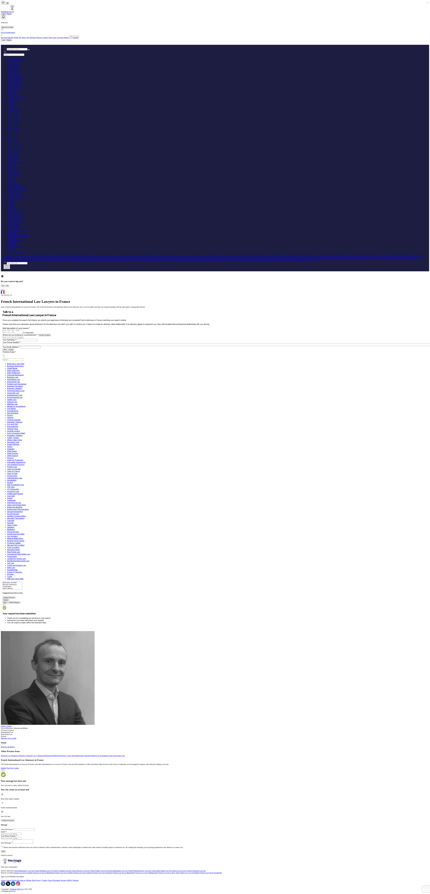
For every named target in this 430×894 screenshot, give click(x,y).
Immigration (12, 163)
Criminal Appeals (14, 109)
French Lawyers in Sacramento (211, 873)
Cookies (44, 880)
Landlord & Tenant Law (16, 234)
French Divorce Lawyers (80, 871)
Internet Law (12, 93)
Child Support (13, 141)
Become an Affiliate (24, 880)
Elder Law (12, 242)
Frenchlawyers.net (7, 12)
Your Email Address (11, 347)
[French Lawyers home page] (12, 10)
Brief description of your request (16, 328)
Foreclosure (12, 232)
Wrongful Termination (16, 198)
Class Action (12, 204)
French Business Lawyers (43, 871)
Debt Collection (13, 65)
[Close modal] (3, 770)
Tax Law (11, 238)
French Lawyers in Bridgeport (43, 873)
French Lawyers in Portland (189, 873)
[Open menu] (3, 3)
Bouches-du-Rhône (8, 747)
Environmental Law (15, 89)
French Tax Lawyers (179, 871)
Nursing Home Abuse (16, 218)
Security (64, 880)
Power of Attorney (14, 246)
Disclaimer (56, 880)
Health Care (12, 91)
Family (10, 133)
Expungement (13, 115)
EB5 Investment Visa (15, 167)
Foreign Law (12, 151)
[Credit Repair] (12, 587)
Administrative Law (15, 161)
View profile (12, 738)
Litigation (11, 206)
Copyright (11, 177)
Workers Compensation (16, 196)
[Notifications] (3, 17)
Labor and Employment (16, 186)
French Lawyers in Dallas (64, 873)
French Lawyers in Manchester (124, 873)
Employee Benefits (15, 188)
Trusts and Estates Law (16, 240)
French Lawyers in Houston (102, 873)
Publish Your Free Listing (10, 768)
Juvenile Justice (13, 119)
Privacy (10, 105)
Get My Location (44, 335)
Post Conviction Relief (16, 121)
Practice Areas (9, 352)
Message (4, 738)
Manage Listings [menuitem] (42, 38)
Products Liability (14, 220)
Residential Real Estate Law (18, 236)
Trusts (10, 250)
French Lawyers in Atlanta (23, 873)
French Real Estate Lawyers (161, 871)
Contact (8, 880)
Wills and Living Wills (16, 252)
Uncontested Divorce (15, 149)
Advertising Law (14, 73)
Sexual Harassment (15, 192)
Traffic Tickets (13, 125)
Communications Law (16, 83)
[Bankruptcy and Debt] (12, 583)
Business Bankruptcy (15, 61)
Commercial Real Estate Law (18, 230)
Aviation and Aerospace (16, 77)
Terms (50, 880)
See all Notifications (8, 32)
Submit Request (14, 602)
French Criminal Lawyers (62, 871)
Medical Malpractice (15, 216)
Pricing (14, 880)
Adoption (11, 135)
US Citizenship (13, 171)
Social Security (13, 194)
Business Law (13, 71)
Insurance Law (13, 173)
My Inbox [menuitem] (22, 38)
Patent (10, 180)
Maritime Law (13, 95)
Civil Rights (12, 99)
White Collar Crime (15, 127)
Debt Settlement (13, 67)
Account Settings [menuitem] (63, 38)
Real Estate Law (14, 228)
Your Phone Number (11, 342)
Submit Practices (9, 597)
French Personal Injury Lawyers (139, 871)
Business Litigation (15, 81)
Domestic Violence (15, 111)
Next (4, 349)
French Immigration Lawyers (117, 871)
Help (33, 880)
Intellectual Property (15, 175)
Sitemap (75, 880)
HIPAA (69, 880)
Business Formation (15, 79)
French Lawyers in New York (168, 873)
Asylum (11, 165)
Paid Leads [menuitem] (52, 38)
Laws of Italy (12, 157)
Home (3, 290)
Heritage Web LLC (17, 889)
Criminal (11, 107)
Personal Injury (13, 210)
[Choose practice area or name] (29, 49)
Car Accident (12, 214)
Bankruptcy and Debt (15, 59)
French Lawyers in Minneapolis (146, 873)
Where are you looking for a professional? (20, 335)
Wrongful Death (13, 226)
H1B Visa (11, 169)
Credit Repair (13, 63)
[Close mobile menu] (7, 3)
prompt (11, 349)
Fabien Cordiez (6, 726)
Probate (10, 248)
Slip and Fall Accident (16, 222)
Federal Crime (13, 117)
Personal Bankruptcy (15, 69)
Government (12, 159)
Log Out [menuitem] (75, 38)
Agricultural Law (14, 75)
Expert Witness (13, 131)
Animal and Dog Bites (16, 212)
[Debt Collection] (12, 588)
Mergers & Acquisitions (16, 97)
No (7, 286)
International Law (14, 184)
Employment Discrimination (18, 190)
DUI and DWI (13, 113)
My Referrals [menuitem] (31, 38)
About (3, 880)
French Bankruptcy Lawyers (24, 871)
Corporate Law (13, 85)
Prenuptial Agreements (16, 147)
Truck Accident (13, 224)
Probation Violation (15, 123)
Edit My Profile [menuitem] (13, 38)
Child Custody (13, 139)
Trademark (12, 182)
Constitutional (13, 101)
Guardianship (13, 244)
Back (5, 602)
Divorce (11, 143)
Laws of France (13, 155)
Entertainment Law (15, 87)
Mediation (11, 208)
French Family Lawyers (98, 871)
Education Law (13, 129)
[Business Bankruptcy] (12, 585)
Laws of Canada (14, 153)
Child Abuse (12, 137)
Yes (3, 286)
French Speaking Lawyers (196, 871)
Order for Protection (15, 145)
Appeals (11, 202)
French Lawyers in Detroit (82, 873)
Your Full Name (9, 340)
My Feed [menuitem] (4, 38)
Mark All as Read (7, 27)
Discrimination (13, 103)
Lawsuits (11, 200)
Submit (5, 600)
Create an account (8, 820)
